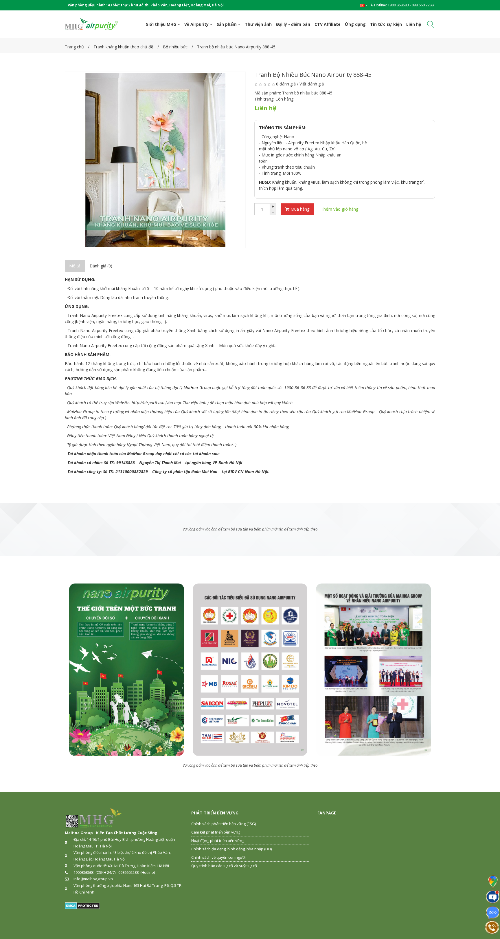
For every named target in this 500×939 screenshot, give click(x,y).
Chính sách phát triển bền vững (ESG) (223, 823)
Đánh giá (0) (101, 266)
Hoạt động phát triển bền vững (217, 840)
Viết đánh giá (311, 84)
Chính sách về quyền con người (218, 857)
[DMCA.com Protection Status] (82, 905)
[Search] (430, 25)
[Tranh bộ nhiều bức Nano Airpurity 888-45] (155, 160)
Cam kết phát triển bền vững (215, 832)
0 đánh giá (286, 84)
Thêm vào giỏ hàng (340, 209)
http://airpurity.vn (148, 402)
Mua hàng (299, 209)
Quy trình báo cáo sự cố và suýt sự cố (224, 865)
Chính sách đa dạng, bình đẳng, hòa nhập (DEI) (231, 849)
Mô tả (74, 266)
